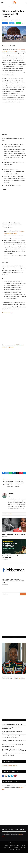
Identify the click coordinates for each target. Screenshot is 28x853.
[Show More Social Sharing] (24, 23)
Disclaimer (12, 849)
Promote (16, 847)
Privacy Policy (23, 847)
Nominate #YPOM (8, 847)
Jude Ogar (4, 20)
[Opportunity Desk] (14, 2)
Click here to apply (7, 312)
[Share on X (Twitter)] (11, 23)
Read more (22, 678)
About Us (6, 845)
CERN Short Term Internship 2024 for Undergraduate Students (19, 484)
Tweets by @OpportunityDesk (9, 765)
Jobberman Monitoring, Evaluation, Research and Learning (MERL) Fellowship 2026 (13, 581)
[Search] (26, 2)
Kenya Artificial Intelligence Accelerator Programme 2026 (13, 557)
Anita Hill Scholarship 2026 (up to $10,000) (13, 534)
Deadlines (23, 845)
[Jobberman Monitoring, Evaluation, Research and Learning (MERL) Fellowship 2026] (14, 570)
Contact (18, 849)
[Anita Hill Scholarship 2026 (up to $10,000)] (14, 525)
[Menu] (2, 2)
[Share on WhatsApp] (18, 23)
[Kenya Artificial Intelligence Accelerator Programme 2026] (14, 546)
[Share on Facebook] (5, 23)
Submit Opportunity (14, 845)
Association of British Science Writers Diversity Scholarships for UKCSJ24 (8, 484)
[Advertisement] (14, 119)
